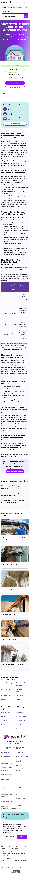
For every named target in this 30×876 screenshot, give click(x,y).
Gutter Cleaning (6, 683)
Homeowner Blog (5, 756)
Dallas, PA (19, 729)
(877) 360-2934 (5, 806)
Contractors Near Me (6, 767)
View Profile (14, 87)
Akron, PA (4, 720)
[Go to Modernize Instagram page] (10, 748)
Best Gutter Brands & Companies (14, 565)
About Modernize (20, 791)
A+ (16, 77)
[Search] (24, 3)
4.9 (22, 77)
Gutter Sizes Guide (9, 614)
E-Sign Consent (20, 846)
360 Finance (19, 765)
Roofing (3, 699)
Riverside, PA (5, 712)
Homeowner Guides (6, 763)
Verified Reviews (14, 74)
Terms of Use (12, 846)
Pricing (17, 774)
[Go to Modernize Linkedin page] (17, 748)
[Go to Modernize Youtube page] (23, 748)
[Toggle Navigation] (27, 3)
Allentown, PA (5, 729)
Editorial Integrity (5, 779)
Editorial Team (5, 783)
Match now (14, 123)
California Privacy (5, 850)
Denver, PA (4, 716)
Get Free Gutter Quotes (15, 471)
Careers (18, 801)
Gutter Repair (5, 689)
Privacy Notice (4, 846)
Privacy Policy (4, 855)
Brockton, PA (20, 712)
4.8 (11, 77)
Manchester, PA (21, 716)
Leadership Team (20, 798)
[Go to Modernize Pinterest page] (7, 748)
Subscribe (22, 837)
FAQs (17, 794)
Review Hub (4, 760)
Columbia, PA (20, 725)
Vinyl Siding (20, 695)
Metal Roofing (6, 695)
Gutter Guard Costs (9, 639)
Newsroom (18, 805)
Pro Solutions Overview (22, 756)
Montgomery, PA (6, 725)
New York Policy (14, 850)
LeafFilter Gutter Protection (17, 70)
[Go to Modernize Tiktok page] (20, 748)
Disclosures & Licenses (13, 848)
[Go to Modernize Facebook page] (14, 748)
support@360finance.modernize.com (11, 808)
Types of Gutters (9, 590)
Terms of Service (13, 855)
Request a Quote (14, 83)
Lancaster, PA (20, 720)
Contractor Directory (6, 770)
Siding (18, 699)
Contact (3, 791)
